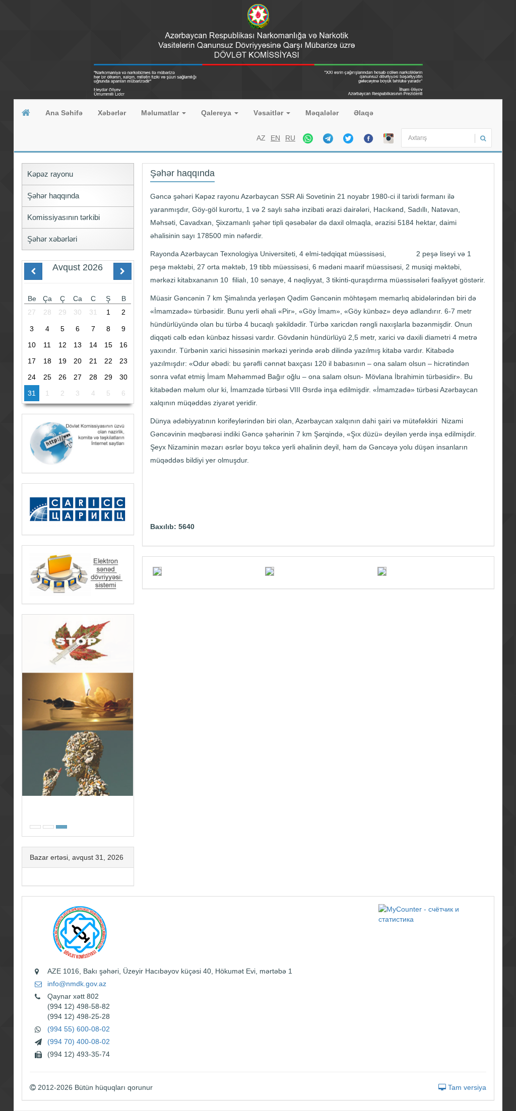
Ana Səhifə (64, 113)
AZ (261, 138)
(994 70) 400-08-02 (78, 1042)
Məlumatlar (161, 113)
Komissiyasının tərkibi (63, 217)
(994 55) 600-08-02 (78, 1029)
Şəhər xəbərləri (52, 239)
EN (275, 138)
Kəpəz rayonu (50, 174)
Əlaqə (363, 113)
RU (290, 138)
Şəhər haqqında (53, 195)
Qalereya (217, 113)
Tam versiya (466, 1087)
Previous (25, 724)
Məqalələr (322, 113)
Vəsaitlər (269, 113)
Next (130, 724)
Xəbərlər (112, 113)
